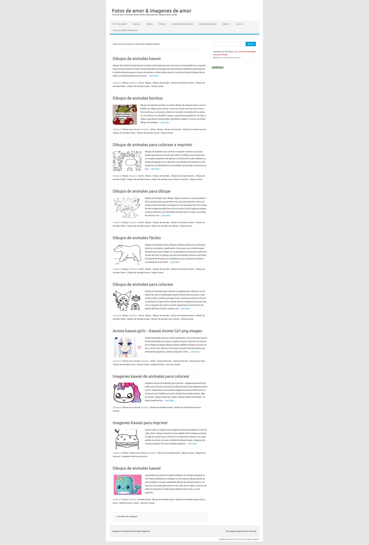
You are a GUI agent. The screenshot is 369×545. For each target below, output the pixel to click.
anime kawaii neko (197, 361)
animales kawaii (144, 499)
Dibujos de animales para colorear (143, 284)
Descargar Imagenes (250, 539)
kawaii (136, 503)
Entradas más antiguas (126, 516)
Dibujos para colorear (131, 129)
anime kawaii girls (164, 361)
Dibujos (136, 24)
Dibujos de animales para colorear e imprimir (152, 144)
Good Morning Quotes (182, 24)
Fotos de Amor (120, 24)
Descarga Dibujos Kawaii (230, 58)
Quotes (239, 24)
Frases (149, 24)
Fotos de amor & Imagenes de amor (151, 10)
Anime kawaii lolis (180, 361)
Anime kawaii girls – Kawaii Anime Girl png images (157, 331)
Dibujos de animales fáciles (124, 133)
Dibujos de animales (161, 83)
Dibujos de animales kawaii (137, 58)
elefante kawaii (125, 503)
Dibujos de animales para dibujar (142, 191)
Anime (141, 83)
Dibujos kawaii (157, 86)
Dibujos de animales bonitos (183, 83)
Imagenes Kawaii (226, 539)
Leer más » (154, 76)
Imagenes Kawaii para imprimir (140, 422)
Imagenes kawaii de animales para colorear (151, 376)
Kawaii (125, 499)
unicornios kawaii (173, 364)
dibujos (148, 83)
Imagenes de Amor (207, 24)
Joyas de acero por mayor (125, 30)
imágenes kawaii (157, 364)
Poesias (162, 24)
